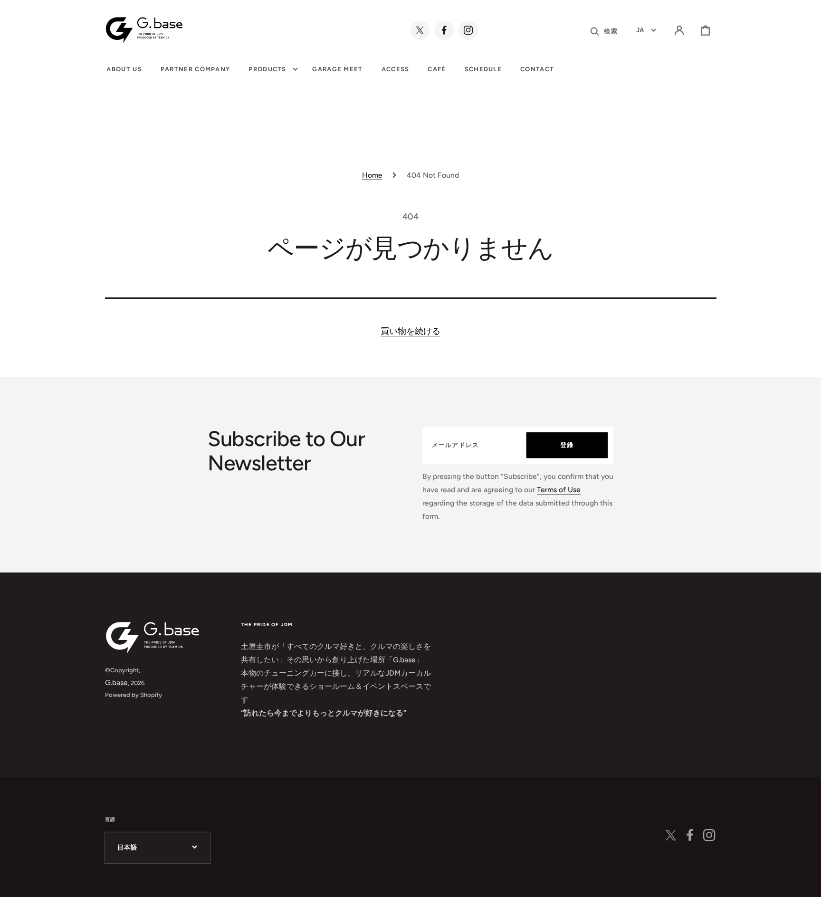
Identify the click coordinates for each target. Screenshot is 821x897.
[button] (680, 30)
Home (372, 175)
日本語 (127, 847)
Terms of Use (559, 489)
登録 (567, 444)
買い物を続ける (410, 331)
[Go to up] (805, 881)
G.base (116, 682)
